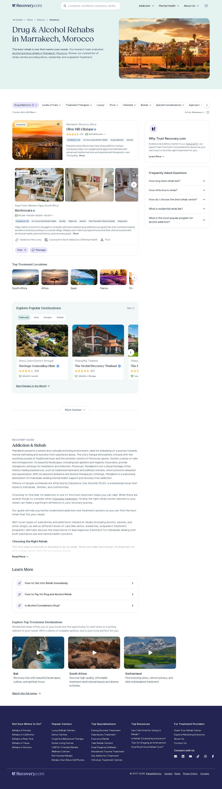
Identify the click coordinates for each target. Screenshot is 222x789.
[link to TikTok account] (197, 756)
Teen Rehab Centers (102, 743)
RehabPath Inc (154, 773)
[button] (31, 112)
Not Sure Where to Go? (26, 723)
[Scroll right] (207, 105)
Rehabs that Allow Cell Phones (68, 760)
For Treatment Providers (189, 723)
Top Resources (140, 723)
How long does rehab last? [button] (164, 180)
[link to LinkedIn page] (183, 756)
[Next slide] (134, 185)
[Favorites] (206, 6)
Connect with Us (184, 750)
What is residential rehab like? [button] (166, 208)
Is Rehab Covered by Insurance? (148, 738)
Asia (36, 317)
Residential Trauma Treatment (107, 751)
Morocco (41, 20)
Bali (15, 673)
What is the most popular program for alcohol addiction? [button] (171, 219)
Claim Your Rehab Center (187, 730)
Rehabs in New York (22, 738)
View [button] (19, 250)
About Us (179, 738)
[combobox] (90, 6)
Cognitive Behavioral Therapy (68, 738)
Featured (24, 317)
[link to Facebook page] (212, 756)
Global (60, 317)
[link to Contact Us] (175, 756)
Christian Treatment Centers (106, 760)
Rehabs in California (23, 734)
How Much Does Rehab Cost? (147, 747)
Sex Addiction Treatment (105, 755)
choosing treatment (65, 498)
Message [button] (40, 250)
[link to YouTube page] (190, 756)
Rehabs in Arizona (22, 747)
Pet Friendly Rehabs (62, 755)
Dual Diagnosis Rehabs (103, 747)
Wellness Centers (61, 751)
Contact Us (180, 743)
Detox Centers (59, 734)
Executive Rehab (100, 738)
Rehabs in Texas (20, 743)
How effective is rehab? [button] (163, 190)
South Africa (78, 673)
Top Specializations (103, 723)
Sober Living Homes (62, 743)
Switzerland (133, 673)
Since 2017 (192, 143)
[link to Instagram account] (205, 756)
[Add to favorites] (58, 124)
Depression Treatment (103, 734)
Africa (30, 20)
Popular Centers (62, 723)
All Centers (18, 20)
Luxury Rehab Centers (63, 730)
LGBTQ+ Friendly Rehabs (65, 747)
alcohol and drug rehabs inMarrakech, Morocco (39, 53)
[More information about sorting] (208, 112)
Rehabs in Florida (21, 730)
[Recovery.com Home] (27, 6)
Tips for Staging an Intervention (148, 742)
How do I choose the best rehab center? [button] (173, 199)
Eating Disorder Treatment (106, 730)
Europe (48, 317)
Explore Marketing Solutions (189, 734)
